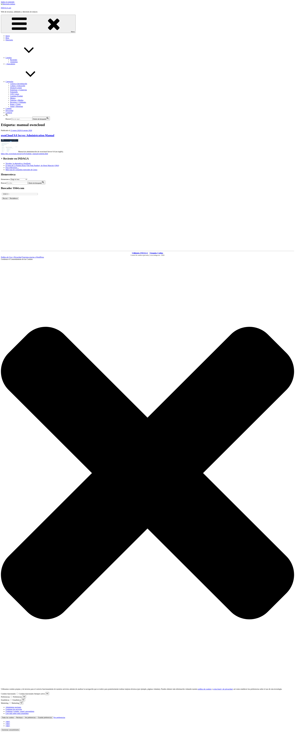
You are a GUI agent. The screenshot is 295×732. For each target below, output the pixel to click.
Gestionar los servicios (14, 709)
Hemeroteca (5, 179)
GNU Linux (14, 94)
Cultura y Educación (17, 86)
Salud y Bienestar (16, 106)
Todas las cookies (8, 717)
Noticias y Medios (16, 100)
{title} (8, 722)
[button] (7, 115)
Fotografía (14, 92)
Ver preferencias (30, 717)
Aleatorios (14, 62)
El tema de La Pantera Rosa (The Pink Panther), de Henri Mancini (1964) (32, 165)
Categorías (9, 82)
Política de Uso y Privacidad (11, 257)
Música (12, 98)
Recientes (13, 60)
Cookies (9, 108)
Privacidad (9, 111)
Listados (9, 58)
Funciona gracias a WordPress (33, 257)
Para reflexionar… (12, 168)
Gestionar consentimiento (10, 730)
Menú (73, 32)
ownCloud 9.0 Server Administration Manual (27, 135)
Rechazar (19, 717)
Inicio (8, 36)
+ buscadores (10, 64)
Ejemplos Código (156, 253)
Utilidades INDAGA (140, 253)
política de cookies (204, 689)
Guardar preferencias (45, 717)
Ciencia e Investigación (18, 84)
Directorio (9, 40)
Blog (7, 38)
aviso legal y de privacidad (223, 689)
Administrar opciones (13, 707)
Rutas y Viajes (15, 104)
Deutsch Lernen (16, 88)
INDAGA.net (6, 8)
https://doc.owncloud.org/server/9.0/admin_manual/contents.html (24, 154)
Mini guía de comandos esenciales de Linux (21, 170)
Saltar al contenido (7, 2)
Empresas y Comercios (18, 90)
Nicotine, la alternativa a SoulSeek (18, 163)
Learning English (16, 96)
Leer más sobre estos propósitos (17, 713)
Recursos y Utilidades (18, 102)
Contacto (9, 113)
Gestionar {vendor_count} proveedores (20, 711)
